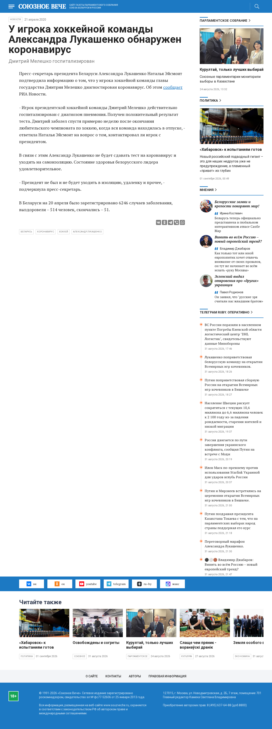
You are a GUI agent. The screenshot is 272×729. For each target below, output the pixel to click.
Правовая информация (167, 676)
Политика (209, 101)
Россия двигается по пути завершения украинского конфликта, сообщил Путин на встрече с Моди (229, 447)
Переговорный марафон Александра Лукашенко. (225, 543)
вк (35, 584)
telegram (119, 584)
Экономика (242, 656)
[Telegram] (170, 222)
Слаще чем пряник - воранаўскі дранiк (198, 644)
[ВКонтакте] (158, 222)
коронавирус (45, 232)
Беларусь (26, 232)
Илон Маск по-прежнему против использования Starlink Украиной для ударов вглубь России (232, 472)
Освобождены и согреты (96, 642)
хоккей (63, 232)
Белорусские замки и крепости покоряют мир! (237, 203)
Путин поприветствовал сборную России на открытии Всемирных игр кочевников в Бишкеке (232, 385)
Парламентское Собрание (223, 21)
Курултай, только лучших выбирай (232, 69)
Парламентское (138, 656)
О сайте (92, 676)
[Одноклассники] (164, 222)
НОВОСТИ (15, 19)
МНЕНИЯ (207, 190)
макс (175, 584)
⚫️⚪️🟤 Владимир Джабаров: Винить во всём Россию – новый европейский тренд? (231, 564)
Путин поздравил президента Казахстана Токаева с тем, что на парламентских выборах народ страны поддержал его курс (231, 520)
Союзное (79, 656)
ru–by (148, 584)
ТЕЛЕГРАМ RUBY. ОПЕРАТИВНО (224, 312)
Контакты (113, 676)
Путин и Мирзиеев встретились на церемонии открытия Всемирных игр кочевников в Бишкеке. (233, 495)
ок (63, 584)
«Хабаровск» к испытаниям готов (231, 149)
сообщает (173, 87)
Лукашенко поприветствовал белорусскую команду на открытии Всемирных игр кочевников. (233, 362)
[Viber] (176, 222)
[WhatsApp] (182, 222)
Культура (186, 656)
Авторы (135, 676)
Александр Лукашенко (87, 232)
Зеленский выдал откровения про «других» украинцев (237, 280)
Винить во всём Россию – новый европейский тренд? (238, 239)
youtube (91, 584)
